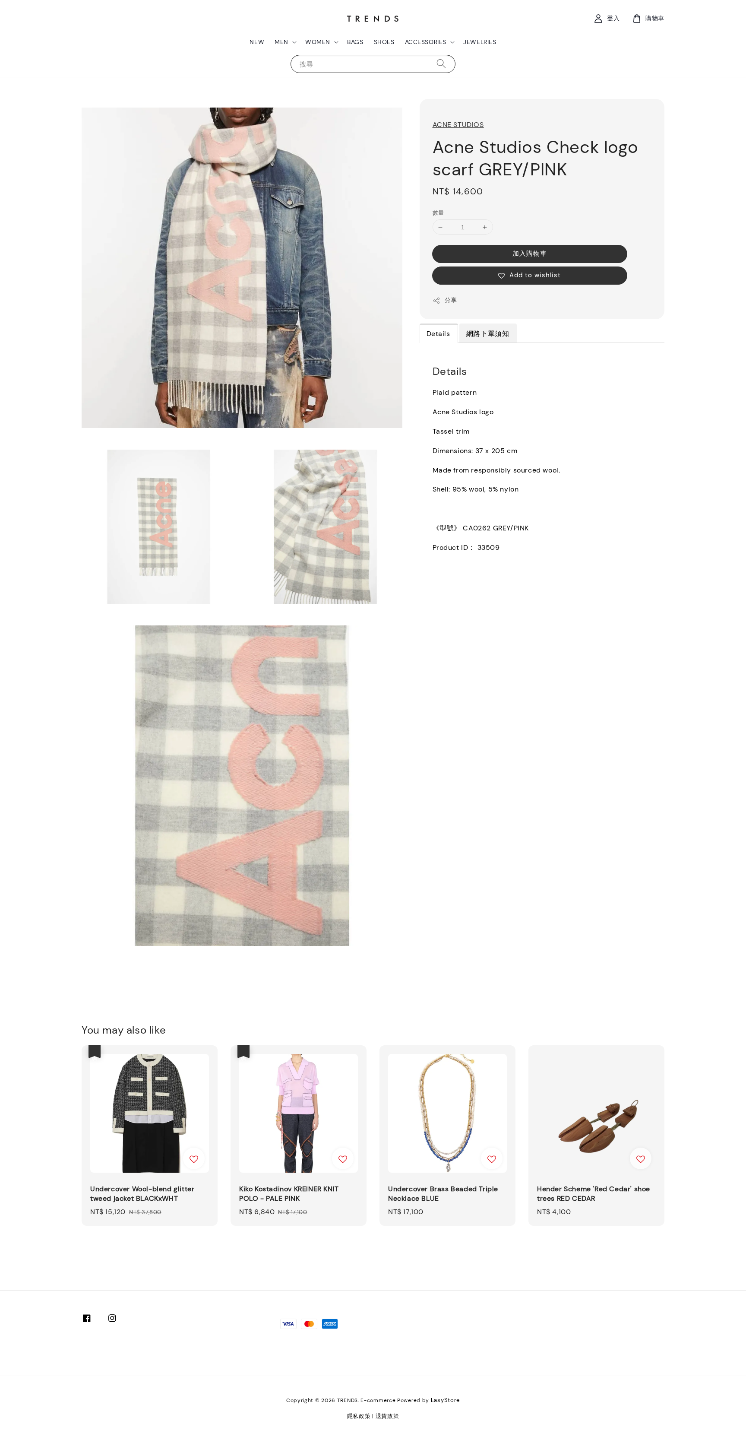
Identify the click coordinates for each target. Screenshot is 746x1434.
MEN (281, 42)
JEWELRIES (479, 42)
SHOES (384, 42)
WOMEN (317, 42)
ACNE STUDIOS (458, 124)
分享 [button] (451, 300)
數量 (438, 212)
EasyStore (445, 1400)
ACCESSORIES (426, 42)
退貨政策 (387, 1416)
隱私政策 (359, 1416)
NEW (257, 42)
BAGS (355, 42)
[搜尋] (441, 63)
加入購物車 (529, 253)
